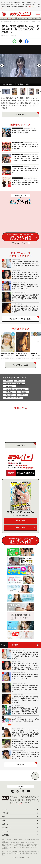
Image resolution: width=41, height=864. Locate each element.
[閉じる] (39, 5)
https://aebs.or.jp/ (16, 804)
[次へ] (39, 65)
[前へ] (2, 65)
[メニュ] (38, 14)
